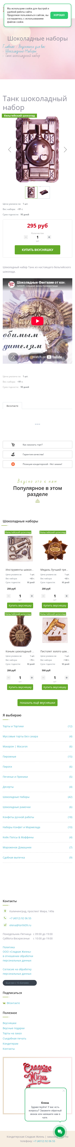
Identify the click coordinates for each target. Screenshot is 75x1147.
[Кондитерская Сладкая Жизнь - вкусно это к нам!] (37, 1075)
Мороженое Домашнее (37, 847)
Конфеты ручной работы (37, 817)
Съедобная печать (14, 1038)
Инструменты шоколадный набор (27, 569)
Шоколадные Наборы (37, 797)
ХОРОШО (59, 15)
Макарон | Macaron (37, 746)
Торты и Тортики (37, 726)
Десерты (37, 787)
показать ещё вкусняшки (37, 703)
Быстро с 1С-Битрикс (17, 982)
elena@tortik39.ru (20, 925)
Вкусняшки (9, 1023)
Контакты (9, 1048)
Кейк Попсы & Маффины (37, 837)
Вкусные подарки (14, 1028)
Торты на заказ (12, 1033)
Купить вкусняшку (37, 250)
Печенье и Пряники (37, 776)
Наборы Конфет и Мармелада (37, 827)
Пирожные (37, 756)
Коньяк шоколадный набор (23, 651)
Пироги (37, 766)
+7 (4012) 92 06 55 (20, 918)
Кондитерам (10, 1043)
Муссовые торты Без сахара (37, 736)
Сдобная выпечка (37, 857)
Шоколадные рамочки (37, 807)
